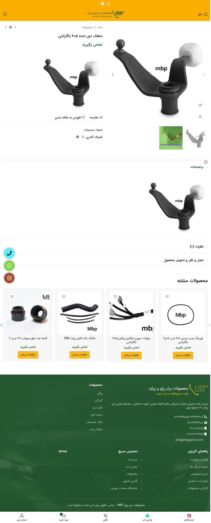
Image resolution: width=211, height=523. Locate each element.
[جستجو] (5, 14)
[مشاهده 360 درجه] (200, 105)
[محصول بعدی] (5, 27)
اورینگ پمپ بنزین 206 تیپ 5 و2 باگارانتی (183, 340)
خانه (99, 27)
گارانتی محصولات (198, 488)
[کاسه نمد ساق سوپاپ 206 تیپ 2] (28, 313)
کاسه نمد (97, 407)
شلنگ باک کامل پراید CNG (79, 338)
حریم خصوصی (199, 474)
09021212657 (196, 428)
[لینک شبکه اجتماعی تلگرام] (103, 3)
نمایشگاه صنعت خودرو (124, 488)
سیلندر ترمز (96, 429)
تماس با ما (132, 467)
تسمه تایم (96, 414)
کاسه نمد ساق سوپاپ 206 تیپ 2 (28, 338)
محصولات (87, 27)
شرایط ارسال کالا (198, 467)
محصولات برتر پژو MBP (131, 505)
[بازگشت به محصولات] (10, 27)
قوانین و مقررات (199, 459)
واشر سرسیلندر (94, 422)
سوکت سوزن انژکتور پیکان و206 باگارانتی (131, 340)
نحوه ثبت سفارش (198, 481)
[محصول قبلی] (15, 27)
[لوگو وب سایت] (105, 14)
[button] (204, 74)
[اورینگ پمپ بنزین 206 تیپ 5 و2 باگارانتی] (183, 313)
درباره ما (133, 459)
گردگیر (98, 400)
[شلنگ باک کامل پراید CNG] (79, 313)
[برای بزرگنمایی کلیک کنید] (200, 116)
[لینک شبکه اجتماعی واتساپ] (108, 3)
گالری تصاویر (130, 481)
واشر (99, 393)
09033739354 (195, 434)
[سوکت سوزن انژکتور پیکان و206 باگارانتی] (131, 313)
